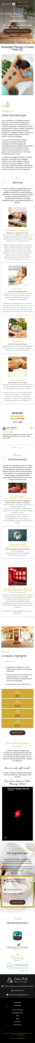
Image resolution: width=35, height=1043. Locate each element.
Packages (17, 1005)
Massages (17, 1003)
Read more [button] (6, 442)
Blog (17, 1019)
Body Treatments (17, 380)
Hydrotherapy (17, 289)
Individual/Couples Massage (17, 230)
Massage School (17, 1013)
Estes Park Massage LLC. (21, 1033)
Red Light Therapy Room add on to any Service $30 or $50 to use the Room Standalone (17, 591)
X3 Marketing (21, 1038)
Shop (17, 1016)
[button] (13, 4)
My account (17, 1025)
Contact (17, 1022)
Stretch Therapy (17, 1010)
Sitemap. (20, 1035)
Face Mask (17, 341)
